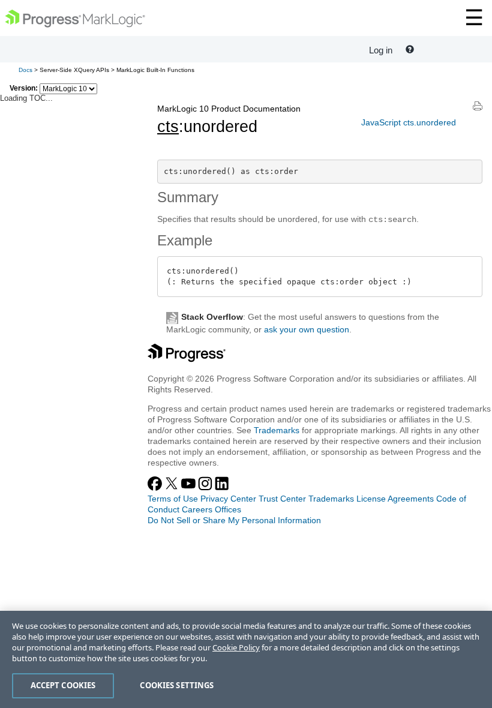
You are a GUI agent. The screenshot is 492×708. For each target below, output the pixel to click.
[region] (246, 659)
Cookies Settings (177, 685)
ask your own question (306, 329)
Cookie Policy (236, 647)
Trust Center (282, 498)
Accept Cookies (63, 685)
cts (168, 127)
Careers (197, 509)
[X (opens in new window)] (172, 488)
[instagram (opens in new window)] (206, 488)
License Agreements (395, 498)
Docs (25, 70)
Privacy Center (228, 498)
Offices (228, 509)
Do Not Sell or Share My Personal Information (234, 520)
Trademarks (276, 430)
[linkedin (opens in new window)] (222, 488)
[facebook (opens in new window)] (156, 488)
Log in (380, 50)
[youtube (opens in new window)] (189, 488)
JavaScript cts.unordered (408, 122)
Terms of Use (173, 498)
